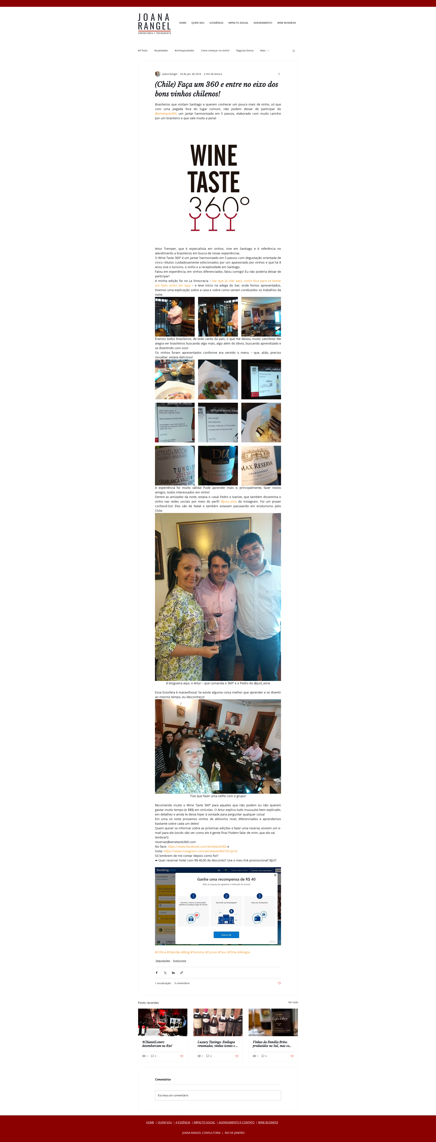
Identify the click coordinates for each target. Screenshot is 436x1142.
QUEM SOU (165, 1122)
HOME (150, 1122)
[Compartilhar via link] (181, 972)
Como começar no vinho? (215, 50)
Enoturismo (179, 960)
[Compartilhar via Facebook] (156, 972)
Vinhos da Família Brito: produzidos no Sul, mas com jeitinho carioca (272, 1044)
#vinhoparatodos (184, 50)
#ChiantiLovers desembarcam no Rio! (157, 1044)
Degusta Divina (244, 50)
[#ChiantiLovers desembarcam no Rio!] (162, 1022)
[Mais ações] (279, 74)
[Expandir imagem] (175, 317)
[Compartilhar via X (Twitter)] (165, 972)
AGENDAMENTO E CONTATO (236, 1122)
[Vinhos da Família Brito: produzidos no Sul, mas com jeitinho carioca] (273, 1022)
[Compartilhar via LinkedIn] (173, 972)
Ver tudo (293, 1002)
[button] (293, 50)
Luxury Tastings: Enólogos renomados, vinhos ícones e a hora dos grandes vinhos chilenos (217, 1044)
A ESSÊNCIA (183, 1122)
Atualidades (161, 50)
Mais (263, 50)
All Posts (142, 50)
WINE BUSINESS (268, 1122)
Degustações (163, 960)
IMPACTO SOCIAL (204, 1122)
